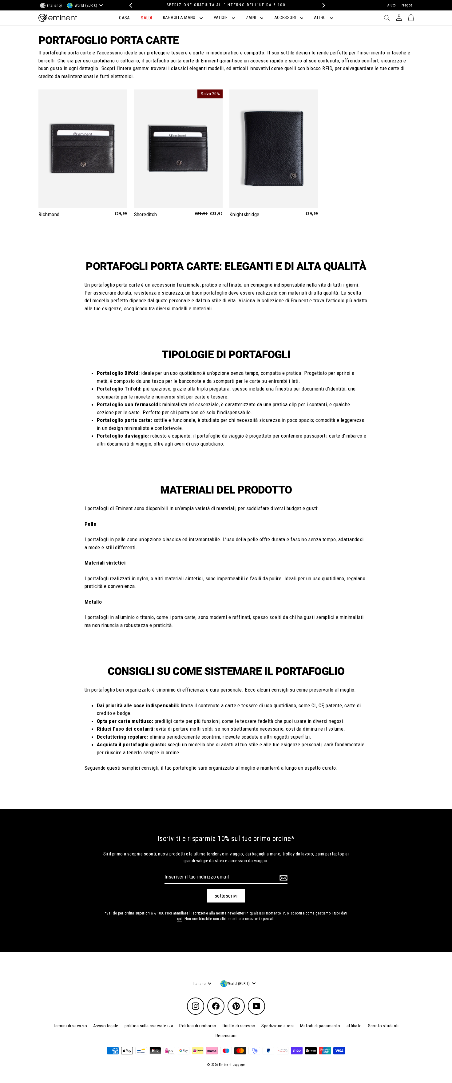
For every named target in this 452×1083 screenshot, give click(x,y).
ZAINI (251, 17)
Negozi (408, 5)
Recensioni (226, 1035)
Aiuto (391, 5)
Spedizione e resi (277, 1026)
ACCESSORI (285, 17)
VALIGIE (221, 17)
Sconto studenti (383, 1026)
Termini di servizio (70, 1026)
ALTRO (320, 17)
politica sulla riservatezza (149, 1026)
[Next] (322, 5)
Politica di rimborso (197, 1026)
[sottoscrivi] (282, 878)
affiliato (354, 1026)
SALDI (146, 17)
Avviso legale (105, 1026)
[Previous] (130, 5)
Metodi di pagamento (320, 1026)
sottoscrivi (226, 896)
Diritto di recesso (239, 1026)
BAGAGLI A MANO (179, 17)
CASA (124, 17)
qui (179, 919)
